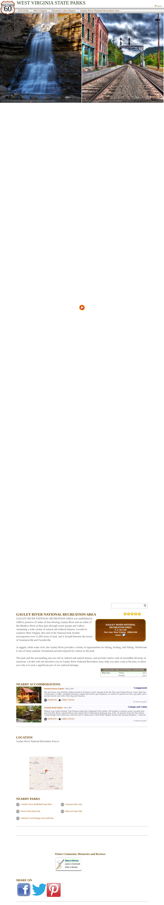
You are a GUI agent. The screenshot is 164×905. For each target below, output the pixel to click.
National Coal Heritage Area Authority (37, 818)
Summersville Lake (73, 804)
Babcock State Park (73, 811)
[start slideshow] (82, 307)
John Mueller (117, 101)
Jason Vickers (50, 101)
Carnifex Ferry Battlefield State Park (36, 804)
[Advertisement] (35, 855)
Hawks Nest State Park (30, 811)
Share (159, 6)
